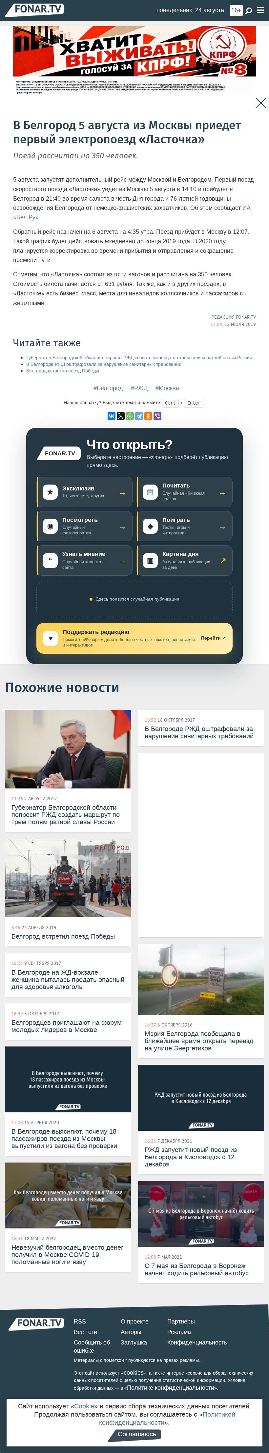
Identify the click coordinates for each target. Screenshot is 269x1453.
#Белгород (108, 388)
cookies (134, 1373)
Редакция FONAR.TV (234, 317)
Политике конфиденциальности (170, 1388)
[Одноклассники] (148, 416)
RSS (80, 1321)
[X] (121, 416)
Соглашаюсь (137, 1434)
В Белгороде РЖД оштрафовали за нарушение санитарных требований (103, 364)
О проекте (135, 1321)
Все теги (85, 1332)
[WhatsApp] (130, 416)
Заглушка (134, 1342)
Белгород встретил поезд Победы (62, 371)
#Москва (167, 388)
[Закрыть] (261, 103)
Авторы (131, 1332)
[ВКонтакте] (111, 416)
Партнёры (181, 1321)
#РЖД (139, 388)
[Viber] (157, 416)
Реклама (179, 1332)
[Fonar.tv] (34, 10)
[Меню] (260, 10)
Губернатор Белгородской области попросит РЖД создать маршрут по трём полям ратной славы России (139, 358)
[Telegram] (139, 416)
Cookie (84, 1406)
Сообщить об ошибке (92, 1347)
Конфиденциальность (197, 1342)
